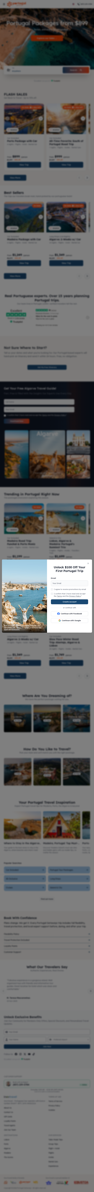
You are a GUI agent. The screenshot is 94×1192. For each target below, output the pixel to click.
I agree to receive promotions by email (70, 589)
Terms (59, 596)
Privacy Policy (75, 596)
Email (53, 578)
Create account (69, 602)
